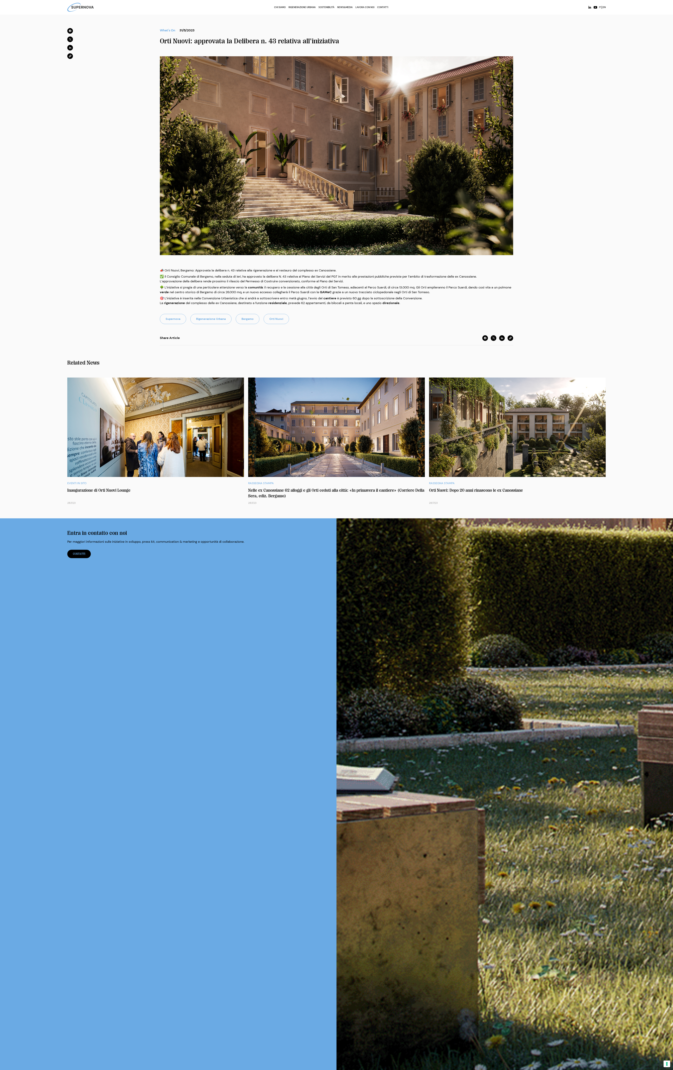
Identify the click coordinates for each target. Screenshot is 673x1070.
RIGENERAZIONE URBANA (302, 7)
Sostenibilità (326, 7)
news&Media (345, 7)
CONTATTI (382, 7)
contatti (79, 554)
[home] (80, 7)
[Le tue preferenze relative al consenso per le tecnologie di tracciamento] (667, 1064)
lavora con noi (364, 7)
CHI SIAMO (280, 7)
